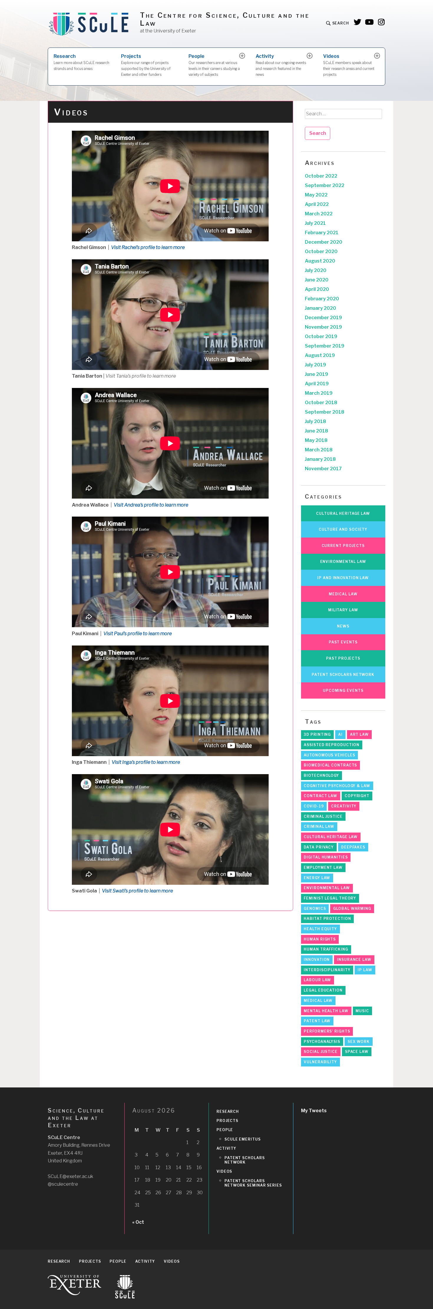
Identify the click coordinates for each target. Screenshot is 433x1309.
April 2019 (317, 383)
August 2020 (320, 261)
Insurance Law (354, 959)
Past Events (343, 642)
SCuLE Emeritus (242, 1139)
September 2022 (324, 185)
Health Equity (320, 929)
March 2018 (319, 450)
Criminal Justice (323, 816)
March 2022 (319, 214)
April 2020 (317, 289)
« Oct (138, 1222)
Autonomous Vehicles (329, 755)
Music (362, 1011)
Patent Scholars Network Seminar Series (253, 1183)
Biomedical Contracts (330, 765)
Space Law (356, 1051)
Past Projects (343, 658)
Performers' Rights (327, 1031)
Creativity (343, 806)
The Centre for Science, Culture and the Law (225, 19)
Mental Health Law (326, 1011)
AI (340, 734)
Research (81, 62)
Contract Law (320, 796)
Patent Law (317, 1021)
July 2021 (315, 223)
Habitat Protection (327, 918)
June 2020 (316, 280)
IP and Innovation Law (343, 578)
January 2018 (320, 459)
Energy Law (317, 878)
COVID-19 (314, 806)
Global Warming (352, 908)
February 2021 (321, 232)
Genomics (315, 908)
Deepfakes (353, 847)
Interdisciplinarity (327, 970)
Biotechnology (321, 775)
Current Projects (343, 545)
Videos (348, 65)
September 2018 (324, 412)
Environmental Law (343, 561)
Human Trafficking (326, 949)
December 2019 (323, 317)
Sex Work (359, 1041)
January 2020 (320, 308)
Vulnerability (320, 1062)
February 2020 (322, 299)
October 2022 (321, 176)
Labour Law (317, 980)
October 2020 (321, 251)
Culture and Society (343, 529)
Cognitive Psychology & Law (337, 786)
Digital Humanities (326, 857)
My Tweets (314, 1110)
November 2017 (323, 468)
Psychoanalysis (322, 1041)
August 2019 (320, 355)
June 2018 (316, 431)
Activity (281, 65)
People (214, 65)
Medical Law (343, 594)
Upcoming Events (343, 690)
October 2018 (321, 402)
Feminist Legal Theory (330, 898)
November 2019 (323, 327)
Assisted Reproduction (331, 745)
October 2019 (321, 336)
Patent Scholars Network (343, 674)
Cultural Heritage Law (343, 513)
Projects (146, 65)
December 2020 (323, 242)
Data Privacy (319, 847)
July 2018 (315, 421)
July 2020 (315, 270)
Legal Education (323, 990)
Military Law (343, 610)
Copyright (357, 796)
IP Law (365, 970)
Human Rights (320, 939)
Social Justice (321, 1051)
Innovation (317, 959)
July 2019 (315, 365)
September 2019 (324, 346)
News (343, 626)
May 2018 (316, 440)
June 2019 (316, 374)
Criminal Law (319, 826)
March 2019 (319, 393)
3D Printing (317, 734)
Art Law (359, 734)
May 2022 (316, 195)
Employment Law (323, 867)
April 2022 (317, 204)
